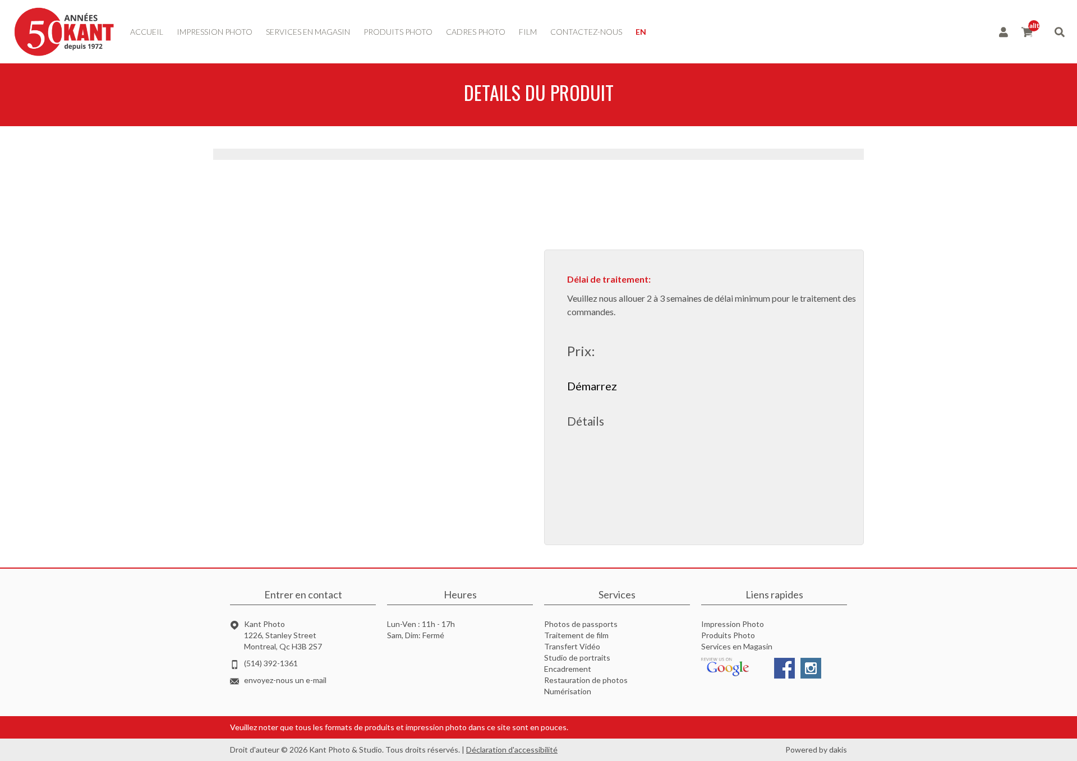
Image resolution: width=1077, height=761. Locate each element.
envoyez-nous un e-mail (285, 680)
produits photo (397, 31)
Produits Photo (728, 635)
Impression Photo (732, 624)
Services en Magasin (736, 646)
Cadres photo (475, 31)
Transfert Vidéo (572, 646)
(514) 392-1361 (271, 663)
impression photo (214, 31)
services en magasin (308, 31)
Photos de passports (581, 624)
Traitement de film (576, 635)
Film (528, 31)
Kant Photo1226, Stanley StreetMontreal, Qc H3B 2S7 (283, 635)
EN (641, 31)
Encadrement (567, 669)
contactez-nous (586, 31)
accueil (146, 31)
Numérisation (567, 691)
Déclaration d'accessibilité (512, 749)
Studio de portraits (577, 657)
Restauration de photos (586, 680)
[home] (64, 31)
